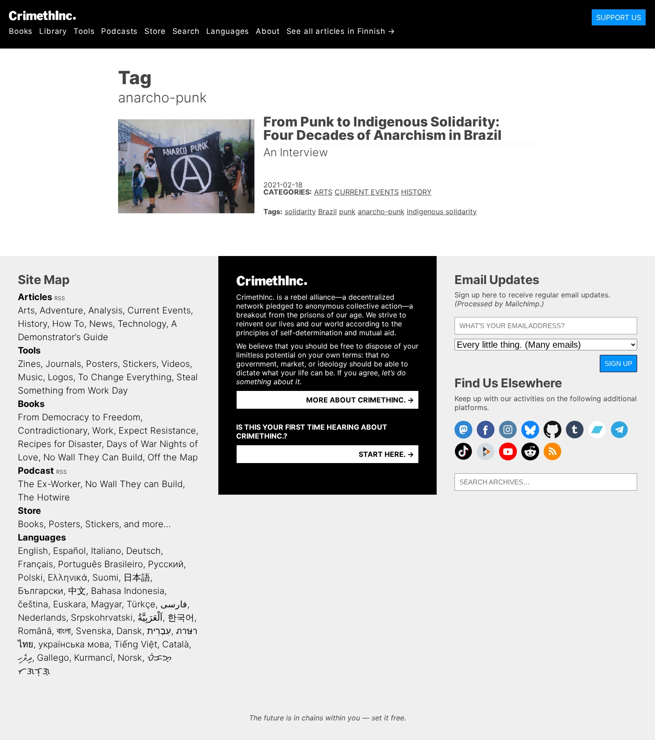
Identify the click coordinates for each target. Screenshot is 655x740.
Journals (63, 363)
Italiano (106, 550)
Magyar (106, 604)
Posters (102, 363)
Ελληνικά (67, 577)
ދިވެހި (25, 657)
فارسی (173, 604)
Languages (228, 31)
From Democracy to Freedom (79, 417)
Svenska (93, 631)
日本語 (136, 577)
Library (53, 31)
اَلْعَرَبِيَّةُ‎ (150, 617)
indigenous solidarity (442, 211)
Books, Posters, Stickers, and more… (94, 524)
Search (186, 31)
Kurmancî (93, 657)
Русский (166, 564)
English (33, 550)
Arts (323, 191)
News (101, 323)
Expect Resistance (157, 430)
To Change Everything (125, 377)
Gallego (53, 657)
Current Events (367, 191)
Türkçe (141, 604)
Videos (175, 363)
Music (30, 377)
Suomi (105, 577)
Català (175, 644)
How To (68, 323)
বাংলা (64, 631)
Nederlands (42, 617)
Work (103, 430)
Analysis (105, 310)
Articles (35, 297)
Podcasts (119, 31)
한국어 (181, 617)
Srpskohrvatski (102, 617)
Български (40, 590)
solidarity (300, 211)
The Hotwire (44, 497)
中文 (77, 590)
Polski (30, 577)
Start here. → (386, 454)
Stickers (139, 363)
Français (35, 564)
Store (154, 31)
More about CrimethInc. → (360, 399)
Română (35, 631)
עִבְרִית (159, 631)
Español (69, 550)
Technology (142, 323)
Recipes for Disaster (60, 444)
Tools (84, 31)
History (416, 191)
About (267, 31)
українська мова (73, 644)
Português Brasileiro (100, 564)
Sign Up (618, 363)
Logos (60, 377)
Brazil (327, 211)
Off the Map (172, 457)
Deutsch (143, 550)
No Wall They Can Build (93, 457)
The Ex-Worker (49, 484)
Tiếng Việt (135, 644)
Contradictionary (52, 430)
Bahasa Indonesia (127, 590)
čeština (33, 604)
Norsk (130, 657)
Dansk (129, 631)
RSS (59, 298)
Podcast (36, 470)
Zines (29, 363)
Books (21, 31)
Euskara (69, 604)
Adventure (61, 310)
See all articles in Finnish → (341, 31)
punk (347, 211)
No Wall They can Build (134, 484)
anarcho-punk (381, 211)
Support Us (618, 17)
